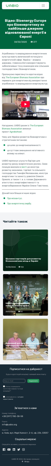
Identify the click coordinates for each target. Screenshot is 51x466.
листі (24, 167)
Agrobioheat (16, 132)
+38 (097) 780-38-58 (12, 416)
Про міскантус (14, 198)
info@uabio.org (9, 424)
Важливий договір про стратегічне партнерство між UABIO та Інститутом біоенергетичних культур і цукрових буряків (24, 346)
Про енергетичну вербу (19, 203)
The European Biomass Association (23, 77)
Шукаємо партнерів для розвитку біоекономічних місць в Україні (23, 260)
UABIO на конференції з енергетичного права (18, 304)
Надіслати (33, 381)
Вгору (26, 462)
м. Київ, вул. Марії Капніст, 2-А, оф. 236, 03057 (25, 433)
